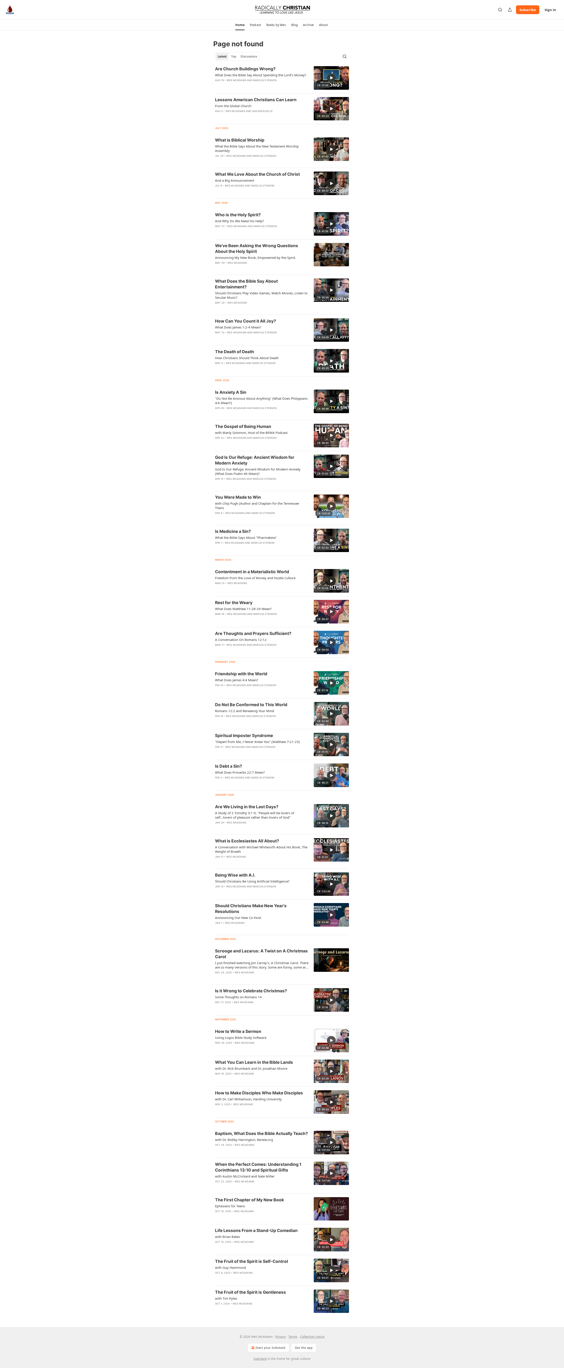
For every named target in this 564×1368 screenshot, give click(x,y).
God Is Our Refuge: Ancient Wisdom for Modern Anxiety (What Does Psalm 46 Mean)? (258, 471)
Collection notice (312, 1336)
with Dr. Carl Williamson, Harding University (248, 1099)
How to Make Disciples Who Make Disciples (259, 1093)
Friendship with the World (241, 673)
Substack (260, 1359)
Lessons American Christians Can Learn (256, 99)
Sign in (550, 9)
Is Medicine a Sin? (233, 531)
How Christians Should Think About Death (247, 358)
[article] (282, 77)
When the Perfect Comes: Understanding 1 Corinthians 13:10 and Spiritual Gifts (258, 1167)
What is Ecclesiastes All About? (247, 841)
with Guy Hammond (230, 1267)
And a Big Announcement (234, 180)
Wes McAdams (236, 80)
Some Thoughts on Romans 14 (238, 997)
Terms (292, 1336)
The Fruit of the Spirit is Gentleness (250, 1292)
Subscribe (527, 9)
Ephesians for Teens (230, 1206)
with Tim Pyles (226, 1298)
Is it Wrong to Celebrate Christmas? (251, 990)
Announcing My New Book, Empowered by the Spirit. (255, 257)
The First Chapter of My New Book (249, 1199)
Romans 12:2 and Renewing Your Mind (244, 711)
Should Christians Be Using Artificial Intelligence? (252, 881)
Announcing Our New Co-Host (238, 917)
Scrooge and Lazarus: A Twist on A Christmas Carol (261, 953)
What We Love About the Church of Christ (257, 174)
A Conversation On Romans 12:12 (241, 639)
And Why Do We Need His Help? (239, 221)
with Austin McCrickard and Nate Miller (245, 1176)
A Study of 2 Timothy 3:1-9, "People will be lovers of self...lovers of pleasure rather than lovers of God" (254, 815)
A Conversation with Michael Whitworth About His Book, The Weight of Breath (261, 849)
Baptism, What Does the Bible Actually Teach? (261, 1133)
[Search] (500, 9)
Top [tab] (233, 56)
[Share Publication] (509, 9)
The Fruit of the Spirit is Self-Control (251, 1261)
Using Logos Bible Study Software (240, 1037)
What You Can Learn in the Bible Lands (254, 1062)
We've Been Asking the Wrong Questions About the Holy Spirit (256, 248)
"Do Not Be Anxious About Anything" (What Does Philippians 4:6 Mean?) (261, 400)
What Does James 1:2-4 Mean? (238, 327)
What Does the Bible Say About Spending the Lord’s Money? (260, 75)
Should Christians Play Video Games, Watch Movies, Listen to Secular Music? (261, 295)
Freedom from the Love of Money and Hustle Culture (255, 578)
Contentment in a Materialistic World (252, 571)
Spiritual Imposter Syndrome (244, 735)
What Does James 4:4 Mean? (236, 680)
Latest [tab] (222, 56)
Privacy (280, 1336)
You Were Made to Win (238, 497)
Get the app (304, 1348)
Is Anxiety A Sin (230, 392)
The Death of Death (234, 351)
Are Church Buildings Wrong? (245, 68)
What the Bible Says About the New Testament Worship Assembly (257, 148)
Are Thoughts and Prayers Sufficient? (253, 633)
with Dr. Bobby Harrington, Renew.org (244, 1139)
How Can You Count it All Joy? (245, 321)
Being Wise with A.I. (235, 875)
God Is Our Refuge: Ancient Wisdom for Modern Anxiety (254, 460)
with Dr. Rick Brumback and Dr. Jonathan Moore (251, 1068)
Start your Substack (270, 1348)
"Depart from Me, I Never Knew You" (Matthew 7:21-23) (257, 741)
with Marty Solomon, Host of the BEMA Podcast (251, 432)
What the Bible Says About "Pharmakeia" (246, 537)
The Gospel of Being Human (243, 426)
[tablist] (237, 56)
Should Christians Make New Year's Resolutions (251, 908)
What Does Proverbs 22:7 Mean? (240, 772)
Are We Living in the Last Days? (246, 806)
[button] (240, 25)
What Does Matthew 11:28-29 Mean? (243, 609)
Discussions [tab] (249, 56)
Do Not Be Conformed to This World (251, 704)
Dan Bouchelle (262, 111)
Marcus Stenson (264, 80)
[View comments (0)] (249, 928)
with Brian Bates (227, 1236)
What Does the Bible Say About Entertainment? (246, 284)
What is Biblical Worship (239, 140)
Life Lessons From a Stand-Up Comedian (256, 1230)
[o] (331, 77)
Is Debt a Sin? (228, 766)
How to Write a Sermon (238, 1031)
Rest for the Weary (233, 602)
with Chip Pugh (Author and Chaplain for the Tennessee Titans (257, 505)
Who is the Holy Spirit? (238, 214)
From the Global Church (233, 106)
